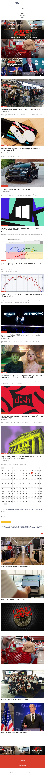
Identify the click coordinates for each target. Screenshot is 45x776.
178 (32, 499)
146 (20, 493)
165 (35, 496)
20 (20, 470)
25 (35, 470)
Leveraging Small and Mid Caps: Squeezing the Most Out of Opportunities (21, 295)
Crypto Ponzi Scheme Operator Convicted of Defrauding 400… (22, 37)
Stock (22, 13)
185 (12, 501)
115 (11, 488)
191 (29, 501)
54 (38, 475)
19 (17, 470)
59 (11, 478)
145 (17, 493)
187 (17, 501)
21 (23, 470)
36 (26, 473)
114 (8, 488)
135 (29, 491)
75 (17, 481)
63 (23, 478)
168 (3, 499)
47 (17, 475)
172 (14, 499)
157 (12, 496)
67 (35, 478)
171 (11, 499)
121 (29, 488)
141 (5, 493)
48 (20, 475)
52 (32, 475)
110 (38, 486)
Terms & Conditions (22, 765)
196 (3, 504)
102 (14, 486)
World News (22, 15)
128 (9, 491)
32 (14, 473)
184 (9, 501)
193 (35, 501)
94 (32, 483)
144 (14, 493)
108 (32, 486)
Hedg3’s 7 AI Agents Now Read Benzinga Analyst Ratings (11, 65)
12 (37, 468)
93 (29, 483)
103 (17, 486)
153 (41, 493)
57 (5, 478)
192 (32, 501)
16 (8, 470)
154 (3, 496)
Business (22, 17)
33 (17, 473)
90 (20, 483)
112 (2, 488)
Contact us (22, 760)
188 (20, 501)
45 (11, 475)
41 (40, 473)
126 (3, 491)
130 (14, 491)
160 (20, 496)
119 (23, 488)
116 (14, 488)
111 (40, 486)
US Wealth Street (11, 8)
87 (11, 483)
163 (29, 496)
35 (23, 473)
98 (2, 486)
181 (41, 499)
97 (41, 483)
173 (17, 499)
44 (8, 475)
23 (29, 470)
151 (35, 493)
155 (6, 496)
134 (26, 491)
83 (41, 481)
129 (12, 491)
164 (32, 496)
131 (17, 491)
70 (2, 481)
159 (17, 496)
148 (26, 493)
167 (41, 496)
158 (14, 496)
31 (11, 473)
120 (26, 488)
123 (35, 488)
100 (9, 486)
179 (35, 499)
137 (35, 491)
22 (26, 470)
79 (29, 481)
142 (9, 493)
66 (32, 478)
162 (26, 496)
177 (29, 499)
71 (5, 481)
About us (22, 758)
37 (29, 473)
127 (6, 491)
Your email (3, 516)
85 (5, 483)
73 (11, 481)
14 (2, 470)
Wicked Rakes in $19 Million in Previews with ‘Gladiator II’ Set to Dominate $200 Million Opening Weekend (22, 376)
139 (41, 491)
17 (11, 470)
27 (41, 470)
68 (38, 478)
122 (32, 488)
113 (5, 488)
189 (23, 501)
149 (29, 493)
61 (17, 478)
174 (20, 499)
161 (23, 496)
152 (38, 493)
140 (3, 493)
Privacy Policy (22, 763)
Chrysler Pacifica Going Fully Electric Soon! (16, 189)
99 (5, 486)
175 (23, 499)
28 (2, 473)
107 (29, 486)
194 (38, 501)
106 (26, 486)
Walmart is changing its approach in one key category (11, 27)
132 (20, 491)
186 (14, 501)
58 (8, 478)
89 (17, 483)
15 (5, 470)
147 (23, 493)
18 (14, 470)
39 (35, 473)
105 (23, 486)
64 (26, 478)
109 (35, 486)
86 (8, 483)
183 (6, 501)
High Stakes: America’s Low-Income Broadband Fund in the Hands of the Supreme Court (21, 457)
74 (14, 481)
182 (3, 501)
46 (14, 475)
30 (8, 473)
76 (20, 481)
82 (38, 481)
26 (38, 470)
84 (3, 483)
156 (9, 496)
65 (29, 478)
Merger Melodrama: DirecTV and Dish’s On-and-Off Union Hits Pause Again (22, 417)
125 (41, 488)
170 (9, 499)
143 (12, 493)
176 (26, 499)
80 (32, 481)
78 (26, 481)
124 (38, 488)
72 (8, 481)
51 (29, 475)
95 (35, 483)
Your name (3, 511)
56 (2, 478)
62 (20, 478)
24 (32, 470)
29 (5, 473)
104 (20, 486)
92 (26, 483)
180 (38, 499)
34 (20, 473)
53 (35, 475)
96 (38, 483)
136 (32, 491)
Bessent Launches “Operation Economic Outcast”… (11, 74)
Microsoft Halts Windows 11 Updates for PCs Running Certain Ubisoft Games (20, 229)
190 (26, 501)
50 (26, 475)
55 (41, 475)
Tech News (22, 11)
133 (23, 491)
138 (38, 491)
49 (23, 475)
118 (20, 488)
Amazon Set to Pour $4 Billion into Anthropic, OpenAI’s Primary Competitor (20, 335)
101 (11, 486)
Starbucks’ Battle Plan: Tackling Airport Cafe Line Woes (21, 109)
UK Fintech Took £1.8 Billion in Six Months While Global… (33, 27)
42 (3, 475)
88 (14, 483)
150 (32, 493)
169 (6, 499)
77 (23, 481)
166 (38, 496)
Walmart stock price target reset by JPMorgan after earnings (33, 74)
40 (38, 473)
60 (14, 478)
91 (23, 483)
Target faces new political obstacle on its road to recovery (22, 55)
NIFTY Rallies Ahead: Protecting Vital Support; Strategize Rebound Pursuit (21, 264)
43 (5, 475)
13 (40, 468)
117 (17, 488)
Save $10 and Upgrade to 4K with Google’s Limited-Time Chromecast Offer (21, 149)
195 (41, 501)
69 (41, 478)
